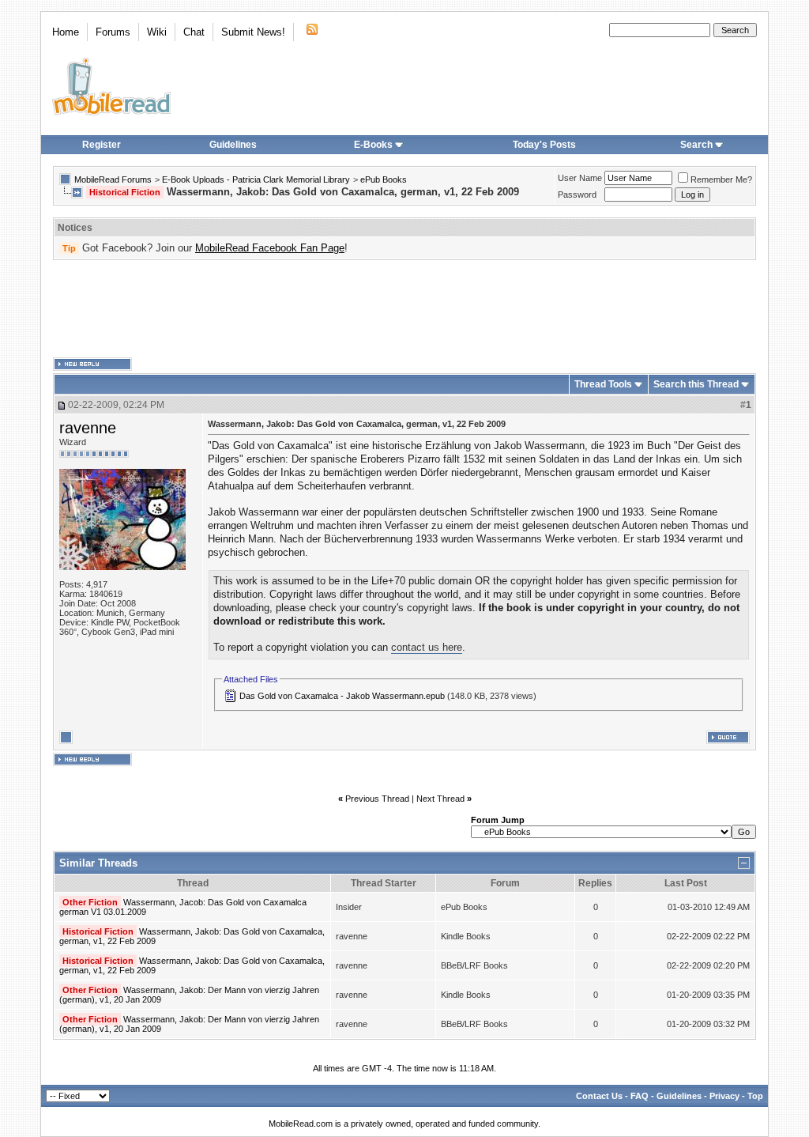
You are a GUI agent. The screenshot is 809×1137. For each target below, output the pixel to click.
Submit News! (253, 32)
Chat (194, 32)
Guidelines (233, 144)
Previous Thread (377, 798)
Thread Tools (603, 384)
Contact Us (599, 1096)
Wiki (157, 32)
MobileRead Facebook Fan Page (269, 248)
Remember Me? (721, 179)
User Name (580, 178)
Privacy (724, 1096)
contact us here (426, 647)
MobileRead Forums (113, 179)
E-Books (373, 144)
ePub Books (383, 179)
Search (696, 144)
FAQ (639, 1096)
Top (755, 1096)
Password (577, 194)
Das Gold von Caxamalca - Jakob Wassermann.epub (342, 696)
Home (65, 32)
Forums (113, 32)
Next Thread (440, 798)
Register (101, 144)
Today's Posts (544, 144)
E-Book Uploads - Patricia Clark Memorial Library (256, 179)
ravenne (87, 427)
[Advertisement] (404, 309)
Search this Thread (696, 384)
